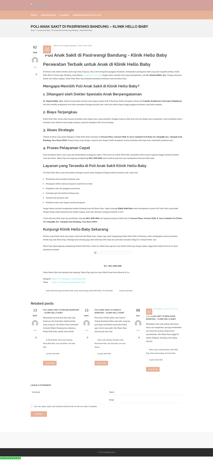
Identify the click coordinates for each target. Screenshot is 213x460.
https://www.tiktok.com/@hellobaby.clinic (69, 282)
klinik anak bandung (81, 291)
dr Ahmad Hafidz (51, 340)
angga (35, 330)
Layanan (64, 15)
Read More (50, 363)
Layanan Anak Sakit (43, 30)
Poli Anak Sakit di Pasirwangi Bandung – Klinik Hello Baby (72, 30)
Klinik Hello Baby (75, 229)
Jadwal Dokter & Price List (86, 15)
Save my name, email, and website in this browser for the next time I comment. (65, 406)
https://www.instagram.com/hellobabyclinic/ (69, 279)
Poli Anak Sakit (107, 291)
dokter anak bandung (105, 340)
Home (34, 15)
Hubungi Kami (48, 15)
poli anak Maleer (62, 343)
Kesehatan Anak (67, 291)
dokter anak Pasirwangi (54, 291)
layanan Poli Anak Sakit (92, 75)
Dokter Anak (153, 350)
